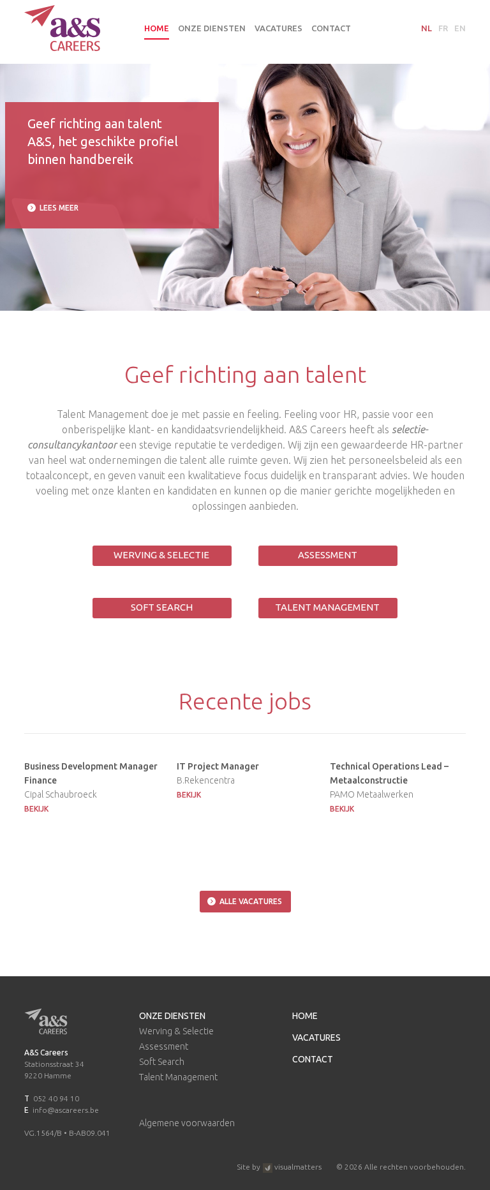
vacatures (278, 28)
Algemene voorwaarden (187, 1123)
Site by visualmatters (279, 1167)
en (460, 28)
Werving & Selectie (161, 554)
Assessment (327, 554)
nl (426, 28)
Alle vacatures (250, 901)
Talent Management (327, 607)
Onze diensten (212, 28)
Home (156, 28)
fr (443, 28)
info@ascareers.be (66, 1110)
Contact (331, 28)
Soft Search (162, 607)
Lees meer (59, 208)
